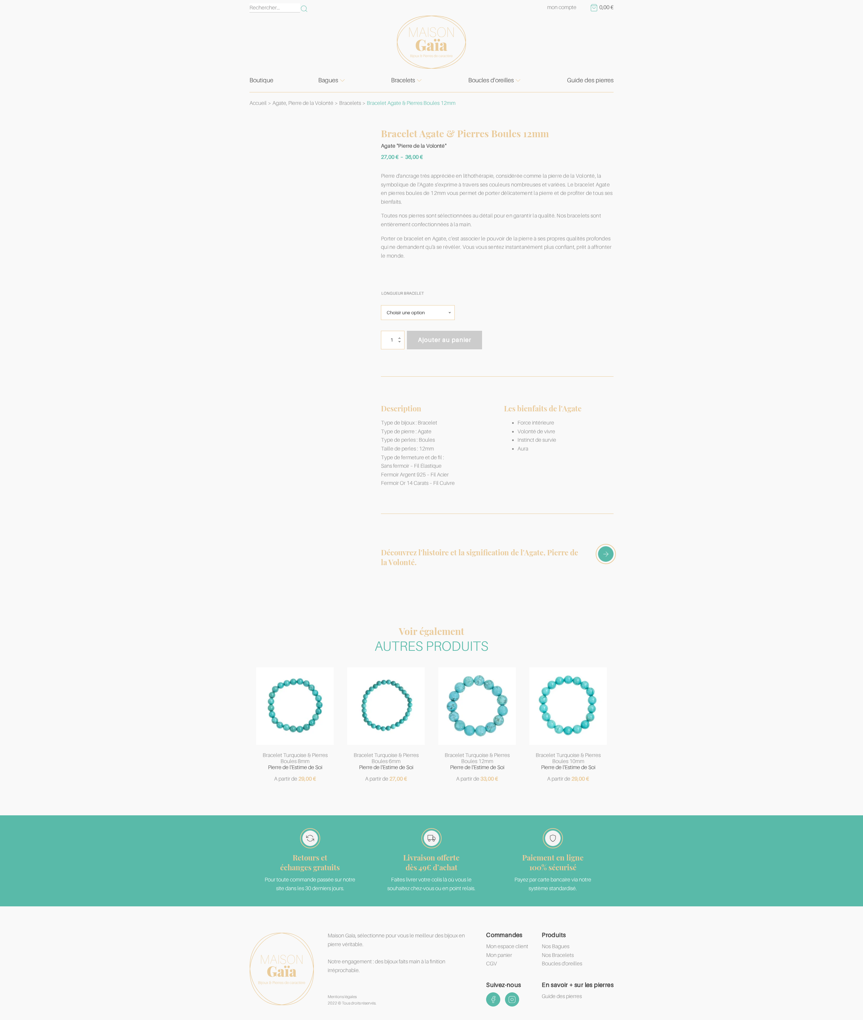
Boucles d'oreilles (491, 80)
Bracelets (403, 80)
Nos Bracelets (558, 955)
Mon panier (499, 955)
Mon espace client (507, 946)
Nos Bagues (555, 946)
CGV (491, 964)
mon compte (561, 7)
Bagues (328, 80)
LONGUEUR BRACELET (402, 293)
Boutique (261, 80)
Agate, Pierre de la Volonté (302, 103)
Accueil (258, 103)
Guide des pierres (590, 80)
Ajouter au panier (444, 340)
